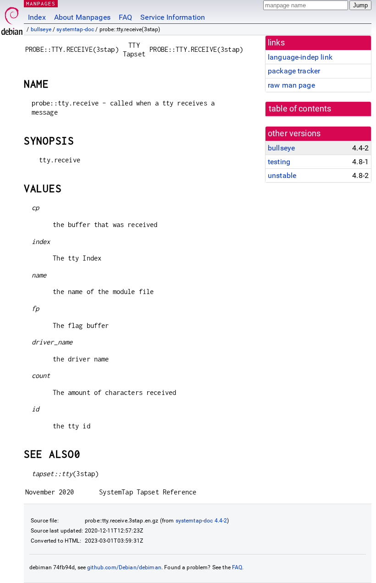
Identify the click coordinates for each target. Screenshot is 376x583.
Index (37, 17)
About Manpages (82, 17)
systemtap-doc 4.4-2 (201, 520)
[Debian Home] (11, 18)
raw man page (291, 85)
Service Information (172, 17)
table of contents (300, 108)
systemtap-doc (75, 29)
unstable (282, 175)
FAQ (125, 17)
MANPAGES (40, 3)
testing (279, 161)
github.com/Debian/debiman (124, 567)
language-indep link (300, 57)
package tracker (294, 71)
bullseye (41, 29)
